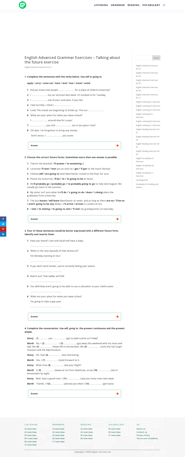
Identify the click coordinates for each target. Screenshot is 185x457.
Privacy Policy (143, 435)
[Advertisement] (92, 29)
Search (156, 58)
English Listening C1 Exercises (148, 125)
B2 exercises (31, 441)
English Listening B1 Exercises (148, 110)
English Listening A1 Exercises (148, 102)
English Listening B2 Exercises (148, 121)
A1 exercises (30, 429)
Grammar (118, 5)
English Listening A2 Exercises (148, 106)
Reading (134, 5)
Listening (101, 5)
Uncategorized (142, 180)
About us (141, 429)
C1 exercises (30, 445)
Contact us (142, 432)
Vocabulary (151, 5)
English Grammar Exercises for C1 (38, 67)
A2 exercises (31, 432)
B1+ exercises (31, 438)
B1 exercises (30, 435)
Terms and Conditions (147, 438)
